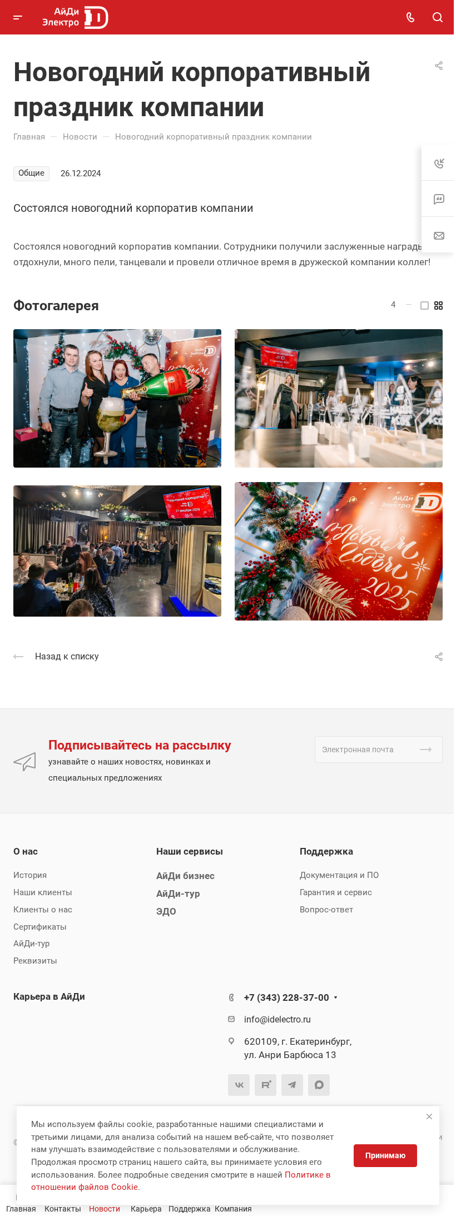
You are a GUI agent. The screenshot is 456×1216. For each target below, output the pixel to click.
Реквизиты (35, 961)
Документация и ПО (339, 875)
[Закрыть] (429, 1116)
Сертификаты (40, 927)
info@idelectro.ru (277, 1019)
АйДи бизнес (185, 875)
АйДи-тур (31, 944)
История (30, 875)
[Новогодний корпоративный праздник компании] (117, 398)
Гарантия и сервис (336, 892)
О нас (25, 851)
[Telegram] (292, 1085)
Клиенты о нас (42, 910)
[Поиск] (437, 17)
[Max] (319, 1085)
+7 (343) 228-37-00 (286, 997)
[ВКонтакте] (239, 1085)
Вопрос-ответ (326, 910)
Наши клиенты (42, 892)
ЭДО (166, 911)
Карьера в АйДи (49, 996)
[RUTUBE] (265, 1085)
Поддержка (326, 851)
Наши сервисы (189, 851)
